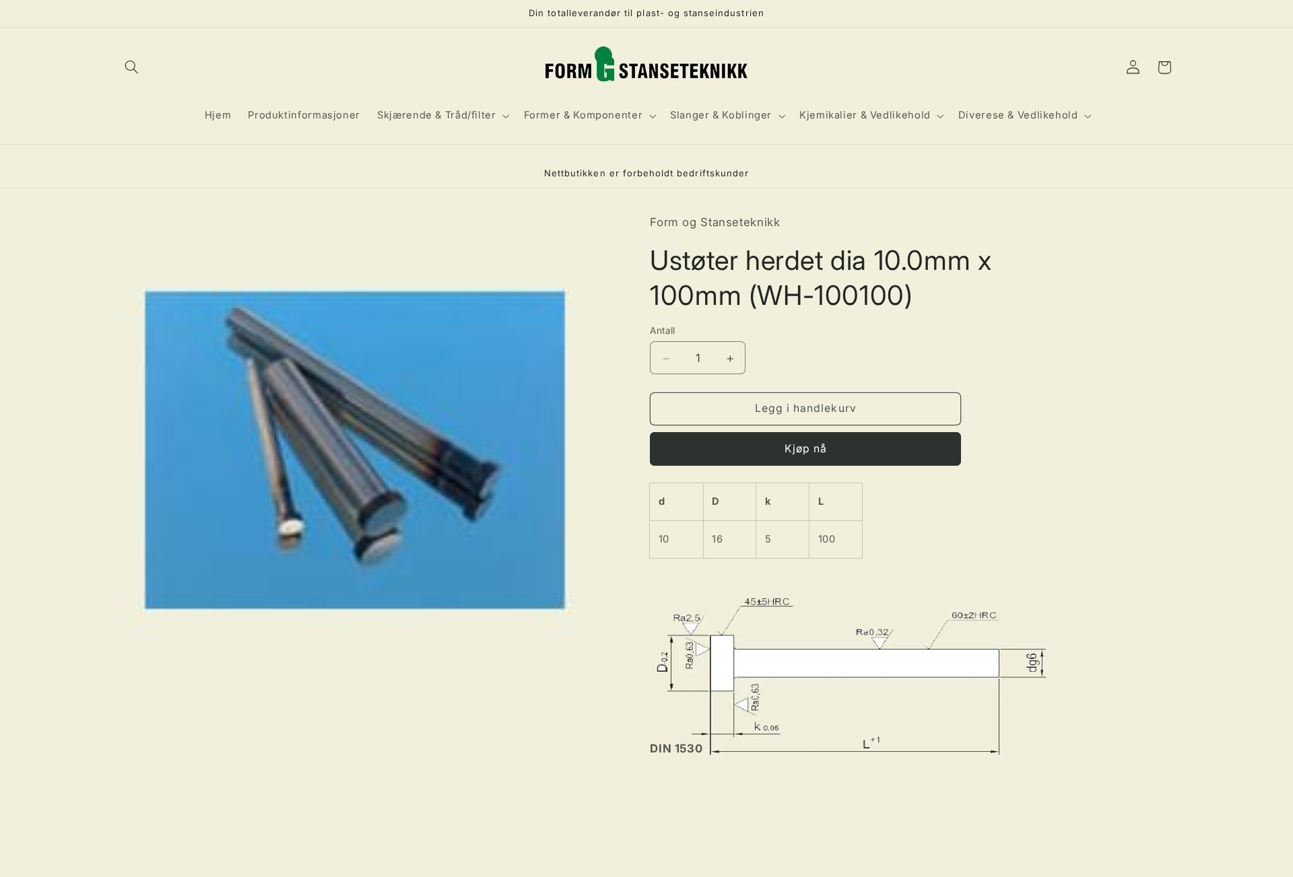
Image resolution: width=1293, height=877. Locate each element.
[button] (132, 67)
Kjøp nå (806, 449)
